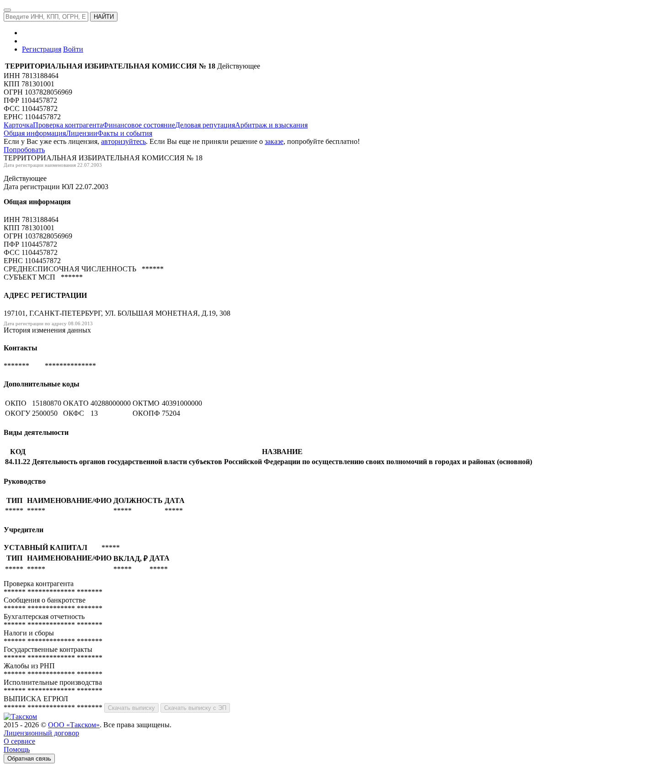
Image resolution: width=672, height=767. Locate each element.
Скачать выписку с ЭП (195, 707)
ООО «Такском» (74, 725)
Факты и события (124, 133)
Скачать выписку (131, 707)
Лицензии (81, 133)
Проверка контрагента (68, 125)
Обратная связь (29, 758)
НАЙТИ (104, 16)
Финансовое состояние (139, 125)
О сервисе (19, 741)
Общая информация (35, 133)
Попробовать (24, 149)
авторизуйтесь (123, 141)
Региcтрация (41, 49)
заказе (274, 141)
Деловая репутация (205, 125)
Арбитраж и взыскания (271, 125)
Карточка (18, 125)
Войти (73, 49)
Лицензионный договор (41, 733)
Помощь (17, 749)
